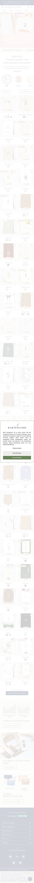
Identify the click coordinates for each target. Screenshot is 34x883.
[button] (17, 448)
